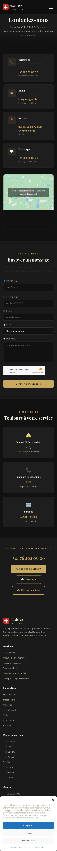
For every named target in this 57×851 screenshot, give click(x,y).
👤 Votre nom (11, 281)
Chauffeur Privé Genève (14, 658)
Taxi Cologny (9, 752)
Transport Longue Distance (16, 678)
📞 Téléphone (10, 297)
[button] (52, 799)
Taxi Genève (9, 653)
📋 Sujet (8, 325)
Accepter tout (29, 825)
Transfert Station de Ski (14, 673)
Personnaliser (28, 840)
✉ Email (7, 311)
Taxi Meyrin (8, 772)
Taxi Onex (7, 747)
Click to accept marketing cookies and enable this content (28, 192)
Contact (7, 725)
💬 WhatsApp (28, 579)
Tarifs (5, 715)
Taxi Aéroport (9, 710)
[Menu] (51, 7)
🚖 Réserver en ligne (28, 590)
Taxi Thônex (8, 777)
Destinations (9, 700)
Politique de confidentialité (33, 847)
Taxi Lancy (8, 767)
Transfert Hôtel (10, 668)
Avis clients (8, 720)
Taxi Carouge (9, 741)
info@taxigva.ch (27, 99)
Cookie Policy (16, 847)
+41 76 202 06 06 (28, 72)
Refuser (28, 833)
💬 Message (9, 339)
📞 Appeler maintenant (28, 568)
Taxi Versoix (8, 757)
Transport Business (12, 663)
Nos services (9, 694)
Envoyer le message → (28, 383)
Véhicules (7, 705)
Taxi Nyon (7, 762)
